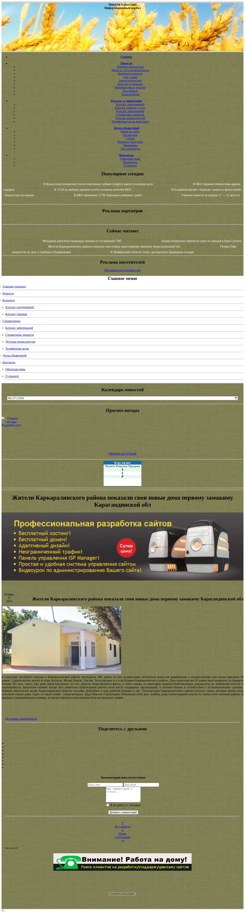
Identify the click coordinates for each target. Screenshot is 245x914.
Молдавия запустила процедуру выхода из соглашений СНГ (82, 241)
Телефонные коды (17, 348)
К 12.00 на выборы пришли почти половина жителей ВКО (92, 189)
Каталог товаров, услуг (130, 107)
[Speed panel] (122, 743)
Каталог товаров (16, 314)
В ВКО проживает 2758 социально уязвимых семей (108, 195)
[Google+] (122, 747)
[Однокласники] (122, 764)
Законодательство (130, 80)
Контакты (8, 362)
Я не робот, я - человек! (125, 805)
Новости (8, 293)
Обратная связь (130, 158)
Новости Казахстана (130, 66)
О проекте (130, 165)
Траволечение (130, 94)
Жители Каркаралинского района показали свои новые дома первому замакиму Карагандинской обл (114, 246)
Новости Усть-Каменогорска (130, 70)
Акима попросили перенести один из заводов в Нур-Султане (201, 241)
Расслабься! (130, 91)
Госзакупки (130, 135)
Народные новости (130, 73)
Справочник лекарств (130, 114)
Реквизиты (130, 162)
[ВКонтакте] (122, 754)
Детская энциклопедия (130, 118)
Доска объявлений (14, 355)
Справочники (11, 321)
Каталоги (8, 300)
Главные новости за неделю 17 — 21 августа (210, 195)
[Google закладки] (122, 750)
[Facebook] (122, 757)
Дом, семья (130, 77)
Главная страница (14, 286)
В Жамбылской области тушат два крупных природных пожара (152, 252)
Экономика (130, 145)
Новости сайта (130, 131)
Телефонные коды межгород (130, 121)
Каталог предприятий (130, 104)
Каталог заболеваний (130, 111)
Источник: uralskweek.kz (21, 718)
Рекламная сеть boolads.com (122, 270)
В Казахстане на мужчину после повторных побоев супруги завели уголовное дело (98, 184)
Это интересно (130, 148)
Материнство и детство (130, 87)
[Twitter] (122, 760)
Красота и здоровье (130, 84)
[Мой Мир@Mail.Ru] (122, 767)
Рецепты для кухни (130, 141)
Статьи (130, 138)
